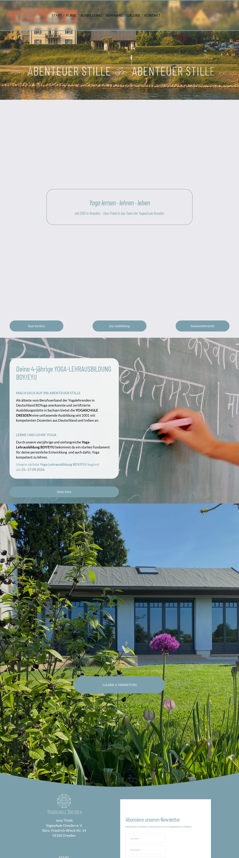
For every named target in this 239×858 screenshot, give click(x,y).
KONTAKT (152, 15)
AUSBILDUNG (91, 15)
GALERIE (133, 15)
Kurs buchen (36, 326)
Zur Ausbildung (119, 326)
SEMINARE (114, 15)
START (57, 15)
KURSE (71, 15)
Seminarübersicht (202, 326)
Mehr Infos (64, 492)
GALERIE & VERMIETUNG (119, 685)
